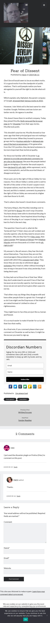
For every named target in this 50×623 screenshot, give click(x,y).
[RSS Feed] (40, 387)
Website (7, 568)
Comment (8, 522)
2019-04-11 (34, 75)
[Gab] (25, 387)
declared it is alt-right (17, 167)
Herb (24, 75)
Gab (5, 164)
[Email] (35, 387)
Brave (19, 210)
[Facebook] (10, 387)
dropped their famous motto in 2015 (28, 101)
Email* (6, 558)
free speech (10, 399)
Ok (26, 619)
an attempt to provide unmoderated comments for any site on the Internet (23, 158)
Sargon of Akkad (27, 239)
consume (26, 260)
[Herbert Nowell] (16, 22)
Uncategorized (21, 393)
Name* (7, 548)
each (32, 260)
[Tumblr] (20, 387)
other (36, 260)
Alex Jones (35, 236)
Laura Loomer (9, 239)
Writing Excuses (25, 412)
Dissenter (17, 124)
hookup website (23, 141)
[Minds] (30, 387)
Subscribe (25, 379)
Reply (15, 467)
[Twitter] (15, 387)
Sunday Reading (25, 420)
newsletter (23, 399)
